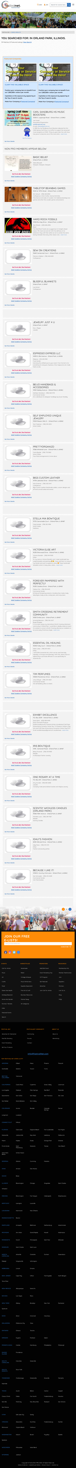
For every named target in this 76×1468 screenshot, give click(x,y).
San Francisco (48, 1095)
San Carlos (19, 1095)
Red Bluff (47, 1090)
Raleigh (4, 1261)
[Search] (69, 5)
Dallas (18, 1396)
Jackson (18, 1455)
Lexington (19, 1203)
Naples (18, 1140)
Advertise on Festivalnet (9, 1034)
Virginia (5, 1422)
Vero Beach (61, 1146)
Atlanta (18, 1161)
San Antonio (61, 1402)
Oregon (5, 1338)
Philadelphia (47, 1345)
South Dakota (5, 1370)
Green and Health (7, 990)
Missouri (5, 1247)
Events (4, 963)
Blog (60, 995)
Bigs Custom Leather (46, 477)
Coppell (60, 1391)
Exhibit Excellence (45, 714)
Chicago (32, 1183)
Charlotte (32, 1254)
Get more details (9, 141)
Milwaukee (19, 1447)
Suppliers (61, 981)
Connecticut (7, 1122)
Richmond (5, 1427)
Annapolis (19, 1225)
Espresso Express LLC (46, 353)
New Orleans (34, 1210)
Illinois (5, 1183)
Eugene (18, 1338)
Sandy (32, 1414)
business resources (26, 995)
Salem (46, 1338)
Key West (33, 1135)
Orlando (60, 1140)
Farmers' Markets (7, 1003)
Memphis (61, 1378)
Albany (18, 1303)
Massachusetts (7, 1218)
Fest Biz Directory (7, 1038)
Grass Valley (48, 1084)
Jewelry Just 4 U (44, 322)
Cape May (19, 1276)
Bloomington (20, 1183)
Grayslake (47, 1183)
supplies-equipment (26, 986)
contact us (55, 1465)
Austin (18, 1391)
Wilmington (33, 1261)
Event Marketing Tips (46, 972)
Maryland (6, 1225)
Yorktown (32, 1427)
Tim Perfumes (41, 674)
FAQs (60, 999)
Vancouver (19, 1076)
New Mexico (6, 1288)
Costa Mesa (19, 1084)
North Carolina (5, 1255)
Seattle (60, 1434)
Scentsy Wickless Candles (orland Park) (50, 809)
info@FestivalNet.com (38, 1054)
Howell (46, 1232)
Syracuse (4, 1308)
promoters (43, 963)
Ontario (5, 1330)
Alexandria (19, 1422)
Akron (17, 1316)
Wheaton (4, 1189)
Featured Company (28, 101)
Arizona (5, 1063)
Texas (4, 1391)
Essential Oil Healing (46, 642)
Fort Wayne (33, 1196)
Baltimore (33, 1225)
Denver (60, 1108)
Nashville (4, 1383)
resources (62, 963)
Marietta (46, 1161)
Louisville (32, 1203)
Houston (60, 1396)
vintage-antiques (26, 977)
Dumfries (32, 1422)
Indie (3, 1008)
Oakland (18, 1090)
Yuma (46, 1069)
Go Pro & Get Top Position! (21, 174)
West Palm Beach (5, 1153)
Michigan (5, 1232)
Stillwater (61, 1240)
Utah (4, 1414)
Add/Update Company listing (21, 176)
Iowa (4, 1168)
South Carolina (5, 1361)
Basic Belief (40, 157)
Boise (17, 1176)
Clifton (32, 1276)
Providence (19, 1352)
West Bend (33, 1447)
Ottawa (18, 1330)
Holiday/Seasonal (7, 995)
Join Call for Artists (46, 990)
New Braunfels (34, 1402)
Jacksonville (19, 1135)
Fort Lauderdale (48, 1129)
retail (22, 972)
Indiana (5, 1196)
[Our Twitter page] (14, 952)
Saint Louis (33, 1247)
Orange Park (48, 1140)
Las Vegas (19, 1296)
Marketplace (25, 963)
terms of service (22, 1465)
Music (3, 972)
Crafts (3, 981)
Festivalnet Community (35, 1029)
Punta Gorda (5, 1146)
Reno (31, 1296)
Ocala (31, 1140)
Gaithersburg (48, 1225)
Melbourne (61, 1135)
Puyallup (46, 1434)
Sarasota (32, 1146)
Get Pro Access (27, 138)
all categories (25, 1003)
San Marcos (5, 1407)
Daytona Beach (34, 1129)
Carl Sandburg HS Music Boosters (49, 113)
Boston (18, 1218)
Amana (18, 1168)
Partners (61, 986)
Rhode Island (4, 1353)
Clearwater (19, 1129)
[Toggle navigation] (73, 4)
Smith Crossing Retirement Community (50, 613)
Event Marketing (6, 1043)
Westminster (62, 1225)
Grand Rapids (34, 1232)
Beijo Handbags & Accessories (44, 386)
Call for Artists (6, 968)
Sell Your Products (7, 1047)
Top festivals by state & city (12, 1058)
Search (4, 1017)
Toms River (5, 1281)
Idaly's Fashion (42, 839)
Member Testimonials (65, 972)
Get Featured (43, 981)
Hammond (19, 1210)
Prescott (60, 1063)
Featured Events (6, 1012)
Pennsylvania (7, 1345)
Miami (3, 1140)
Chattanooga (20, 1378)
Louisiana (5, 1210)
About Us (55, 1029)
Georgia (5, 1161)
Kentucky (5, 1203)
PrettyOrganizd (43, 446)
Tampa (46, 1146)
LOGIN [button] (40, 4)
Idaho (4, 1176)
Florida (5, 1129)
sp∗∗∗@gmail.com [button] (43, 126)
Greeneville (33, 1378)
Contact (29, 1043)
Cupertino (33, 1084)
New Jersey (6, 1276)
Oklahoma (6, 1323)
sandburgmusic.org (39, 124)
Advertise (42, 986)
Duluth (18, 1240)
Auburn (18, 1434)
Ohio (4, 1316)
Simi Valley (33, 1101)
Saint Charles (62, 1183)
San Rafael (5, 1101)
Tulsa (31, 1323)
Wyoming (5, 1455)
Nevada (5, 1296)
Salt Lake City (20, 1414)
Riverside (61, 1090)
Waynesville (19, 1261)
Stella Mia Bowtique (46, 518)
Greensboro (61, 1254)
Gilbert (18, 1063)
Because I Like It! (43, 870)
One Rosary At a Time (46, 777)
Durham (46, 1254)
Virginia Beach (20, 1427)
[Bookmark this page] (18, 952)
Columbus (47, 1316)
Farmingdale (48, 1276)
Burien (32, 1434)
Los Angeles (5, 1090)
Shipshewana (62, 1196)
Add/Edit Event (44, 968)
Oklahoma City (20, 1323)
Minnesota (6, 1240)
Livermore (61, 1084)
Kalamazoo (61, 1232)
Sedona (18, 1069)
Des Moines (33, 1168)
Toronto (32, 1330)
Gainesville (5, 1135)
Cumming (33, 1161)
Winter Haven (20, 1153)
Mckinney (19, 1402)
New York (5, 1303)
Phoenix (46, 1063)
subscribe (65, 947)
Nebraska (5, 1268)
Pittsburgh (61, 1345)
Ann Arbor (19, 1232)
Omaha (32, 1268)
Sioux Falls (19, 1369)
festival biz (5, 1029)
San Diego (33, 1095)
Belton (32, 1391)
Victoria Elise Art (44, 549)
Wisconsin (6, 1447)
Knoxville (46, 1378)
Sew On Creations (44, 250)
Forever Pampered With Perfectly (48, 582)
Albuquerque (19, 1288)
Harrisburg (33, 1345)
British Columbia (5, 1077)
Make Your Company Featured (52, 914)
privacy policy (46, 1465)
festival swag (25, 999)
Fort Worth (33, 1396)
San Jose (61, 1095)
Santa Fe (32, 1288)
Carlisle (18, 1345)
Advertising (56, 1038)
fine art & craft (25, 990)
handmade (24, 968)
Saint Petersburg (19, 1146)
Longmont (5, 1115)
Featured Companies (12, 59)
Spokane (4, 1440)
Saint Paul (47, 1240)
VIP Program (43, 977)
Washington (6, 1434)
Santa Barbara (20, 1101)
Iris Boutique (41, 745)
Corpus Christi (6, 1396)
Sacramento (5, 1095)
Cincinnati (33, 1316)
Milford (18, 1122)
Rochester (61, 1303)
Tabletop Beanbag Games (49, 188)
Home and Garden (7, 999)
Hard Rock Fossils (45, 219)
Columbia (19, 1361)
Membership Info (64, 968)
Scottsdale (5, 1069)
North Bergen (62, 1276)
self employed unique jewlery (47, 417)
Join (60, 977)
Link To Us (62, 990)
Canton (46, 1391)
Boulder (32, 1108)
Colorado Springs (46, 1109)
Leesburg (47, 1135)
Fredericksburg (48, 1396)
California (6, 1084)
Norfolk (60, 1422)
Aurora (18, 1108)
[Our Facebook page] (5, 952)
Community (30, 1034)
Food (3, 986)
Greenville (33, 1361)
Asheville (18, 1254)
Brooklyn (32, 1303)
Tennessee (6, 1378)
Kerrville (4, 1402)
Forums (29, 1038)
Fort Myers (61, 1129)
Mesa (31, 1063)
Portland (32, 1338)
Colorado (6, 1108)
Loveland (18, 1115)
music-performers (26, 981)
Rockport (46, 1402)
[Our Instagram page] (9, 952)
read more (64, 134)
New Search (27, 42)
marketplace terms (34, 1465)
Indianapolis (47, 1196)
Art (3, 977)
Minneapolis (33, 1240)
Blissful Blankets (44, 281)
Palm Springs (34, 1090)
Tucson (32, 1069)
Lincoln (18, 1268)
